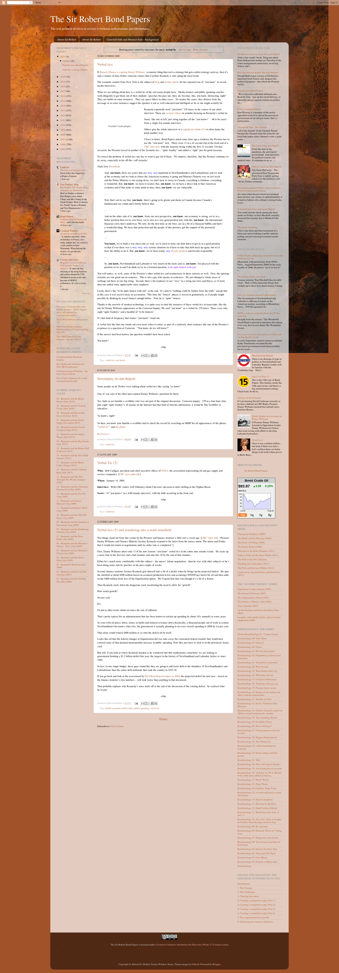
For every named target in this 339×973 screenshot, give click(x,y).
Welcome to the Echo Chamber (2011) (256, 550)
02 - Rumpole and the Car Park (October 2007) (71, 573)
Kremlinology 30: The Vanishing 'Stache (257, 717)
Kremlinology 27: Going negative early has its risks (258, 732)
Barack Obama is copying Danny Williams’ (123, 72)
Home (163, 719)
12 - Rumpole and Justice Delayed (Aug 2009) (68, 502)
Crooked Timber (69, 231)
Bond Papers (66, 216)
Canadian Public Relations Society (69, 358)
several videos (173, 113)
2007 (63, 139)
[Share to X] (149, 355)
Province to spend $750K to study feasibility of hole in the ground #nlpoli (259, 189)
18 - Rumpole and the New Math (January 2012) (72, 457)
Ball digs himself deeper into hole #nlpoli (257, 72)
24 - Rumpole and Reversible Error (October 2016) (70, 414)
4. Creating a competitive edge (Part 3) (256, 908)
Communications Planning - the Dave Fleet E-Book (72, 372)
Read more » (103, 433)
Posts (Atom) (117, 726)
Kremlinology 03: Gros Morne (252, 857)
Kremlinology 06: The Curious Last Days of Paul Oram (258, 843)
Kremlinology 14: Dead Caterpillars (255, 799)
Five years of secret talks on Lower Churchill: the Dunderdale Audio (259, 336)
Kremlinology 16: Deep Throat (252, 784)
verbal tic (110, 360)
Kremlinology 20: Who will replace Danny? (259, 764)
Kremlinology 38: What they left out (255, 675)
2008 (63, 134)
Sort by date (185, 49)
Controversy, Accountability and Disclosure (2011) (258, 574)
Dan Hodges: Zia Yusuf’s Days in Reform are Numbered (74, 189)
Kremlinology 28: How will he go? (254, 726)
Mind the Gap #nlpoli (262, 355)
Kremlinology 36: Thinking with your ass (257, 683)
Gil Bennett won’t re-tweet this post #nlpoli (258, 54)
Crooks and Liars (69, 259)
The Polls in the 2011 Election (252, 559)
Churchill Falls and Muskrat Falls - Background (133, 39)
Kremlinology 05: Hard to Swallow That (257, 849)
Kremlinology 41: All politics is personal (257, 662)
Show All (85, 293)
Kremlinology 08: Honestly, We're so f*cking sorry (259, 832)
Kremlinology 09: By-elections (252, 826)
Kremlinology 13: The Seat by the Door (256, 803)
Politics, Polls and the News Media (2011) (257, 555)
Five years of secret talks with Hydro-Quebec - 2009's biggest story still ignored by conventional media (71, 311)
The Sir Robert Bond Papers (100, 19)
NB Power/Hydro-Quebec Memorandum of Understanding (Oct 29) (72, 329)
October (114, 166)
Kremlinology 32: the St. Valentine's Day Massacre (257, 705)
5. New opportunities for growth (253, 917)
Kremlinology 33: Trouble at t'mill (254, 699)
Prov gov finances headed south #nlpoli (256, 294)
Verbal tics (105, 64)
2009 (63, 129)
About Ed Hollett (66, 39)
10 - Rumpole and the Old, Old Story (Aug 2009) (71, 516)
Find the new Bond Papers (75, 65)
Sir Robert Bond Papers (256, 470)
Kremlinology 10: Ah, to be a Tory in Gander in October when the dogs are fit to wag (259, 821)
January (67, 60)
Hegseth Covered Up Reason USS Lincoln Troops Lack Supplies (73, 265)
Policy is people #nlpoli (249, 109)
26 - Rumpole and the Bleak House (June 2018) (70, 400)
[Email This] (142, 355)
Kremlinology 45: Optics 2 (250, 642)
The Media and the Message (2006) (254, 538)
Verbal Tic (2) (107, 462)
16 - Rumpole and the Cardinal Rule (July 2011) (71, 471)
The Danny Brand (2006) (249, 546)
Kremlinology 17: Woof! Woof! (253, 779)
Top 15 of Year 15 (260, 376)
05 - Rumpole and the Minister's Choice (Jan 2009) (72, 552)
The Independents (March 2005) (253, 597)
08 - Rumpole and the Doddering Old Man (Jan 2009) (72, 531)
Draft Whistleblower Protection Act (72, 321)
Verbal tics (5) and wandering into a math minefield (134, 529)
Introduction (243, 883)
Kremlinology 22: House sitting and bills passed (257, 754)
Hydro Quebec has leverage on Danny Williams (267, 418)
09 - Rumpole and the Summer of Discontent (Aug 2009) (72, 523)
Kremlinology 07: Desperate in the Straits (257, 837)
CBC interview (152, 146)
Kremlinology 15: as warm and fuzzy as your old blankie (259, 794)
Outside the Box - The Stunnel (252, 127)
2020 (63, 76)
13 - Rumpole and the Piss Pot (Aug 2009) (71, 495)
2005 (63, 149)
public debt (127, 708)
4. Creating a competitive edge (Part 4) (256, 913)
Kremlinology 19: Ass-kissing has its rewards (259, 768)
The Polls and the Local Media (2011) (255, 567)
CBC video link (210, 537)
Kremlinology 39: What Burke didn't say (257, 670)
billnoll (195, 964)
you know (120, 360)
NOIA (164, 470)
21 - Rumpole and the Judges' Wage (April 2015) (70, 436)
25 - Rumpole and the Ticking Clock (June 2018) (71, 407)
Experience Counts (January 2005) (254, 589)
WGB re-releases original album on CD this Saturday (258, 314)
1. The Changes (244, 887)
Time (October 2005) (247, 605)
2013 (63, 110)
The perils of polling (247, 227)
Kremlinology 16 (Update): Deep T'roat (256, 788)
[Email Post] (136, 355)
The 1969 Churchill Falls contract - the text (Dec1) (68, 338)
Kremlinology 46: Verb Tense (251, 638)
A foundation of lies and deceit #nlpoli (256, 209)
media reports (172, 82)
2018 (63, 86)
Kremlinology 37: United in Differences (256, 679)
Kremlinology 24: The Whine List (254, 741)
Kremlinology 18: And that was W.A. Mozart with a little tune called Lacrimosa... (259, 774)
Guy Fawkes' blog (69, 184)
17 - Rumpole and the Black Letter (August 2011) (70, 464)
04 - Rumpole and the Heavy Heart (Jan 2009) (70, 559)
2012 (63, 115)
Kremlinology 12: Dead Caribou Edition (257, 808)
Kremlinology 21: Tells (248, 760)
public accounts (113, 708)
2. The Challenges (246, 891)
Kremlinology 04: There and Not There (256, 853)
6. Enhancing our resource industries (255, 921)
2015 (63, 100)
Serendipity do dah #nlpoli (116, 378)
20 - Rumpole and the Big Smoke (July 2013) (72, 443)
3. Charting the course (248, 896)
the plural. (120, 426)
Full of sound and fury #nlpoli (266, 166)
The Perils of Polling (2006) (251, 542)
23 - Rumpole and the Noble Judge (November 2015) (70, 421)
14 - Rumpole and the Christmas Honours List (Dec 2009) (72, 488)
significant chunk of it (194, 129)
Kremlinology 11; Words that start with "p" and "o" (258, 814)
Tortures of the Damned (249, 397)
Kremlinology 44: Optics (249, 646)
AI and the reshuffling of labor (73, 233)
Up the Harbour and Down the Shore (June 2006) (258, 612)
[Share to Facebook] (152, 355)
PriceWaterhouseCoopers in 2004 (162, 676)
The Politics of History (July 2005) (254, 601)
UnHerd (64, 167)
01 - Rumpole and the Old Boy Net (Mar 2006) (71, 580)
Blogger (216, 964)
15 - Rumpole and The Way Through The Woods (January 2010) (70, 479)
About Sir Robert (91, 39)
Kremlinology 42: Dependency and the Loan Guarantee (259, 657)
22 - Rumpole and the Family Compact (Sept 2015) (70, 428)
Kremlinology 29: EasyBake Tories (254, 721)
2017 (63, 91)
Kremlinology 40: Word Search (252, 666)
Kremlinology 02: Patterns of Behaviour (257, 861)
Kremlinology (244, 866)
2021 (63, 56)
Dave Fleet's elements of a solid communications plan (71, 380)
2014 (63, 105)
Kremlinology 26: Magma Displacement (257, 737)
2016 (63, 96)
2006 (63, 144)
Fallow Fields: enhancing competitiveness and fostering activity (259, 257)
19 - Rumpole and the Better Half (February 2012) (72, 450)
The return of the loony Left (73, 170)
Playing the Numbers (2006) (251, 534)
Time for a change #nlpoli (75, 69)
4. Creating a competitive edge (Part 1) (256, 900)
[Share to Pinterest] (156, 355)
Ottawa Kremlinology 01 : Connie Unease (257, 634)
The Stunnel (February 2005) (251, 593)
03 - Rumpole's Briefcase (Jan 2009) (70, 566)
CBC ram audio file (129, 474)
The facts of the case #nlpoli (265, 145)
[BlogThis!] (146, 355)
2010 (63, 125)
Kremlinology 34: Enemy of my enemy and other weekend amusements (258, 693)
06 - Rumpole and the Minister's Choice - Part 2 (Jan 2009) (72, 545)
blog (157, 82)
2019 (63, 81)
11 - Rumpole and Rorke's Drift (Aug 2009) (71, 509)
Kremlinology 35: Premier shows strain (256, 687)
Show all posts (200, 49)
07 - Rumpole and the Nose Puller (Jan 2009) (69, 538)
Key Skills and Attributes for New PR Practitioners (70, 365)
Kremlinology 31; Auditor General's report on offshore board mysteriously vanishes (259, 712)
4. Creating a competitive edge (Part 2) (256, 904)
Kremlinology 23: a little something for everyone (256, 747)
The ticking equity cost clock (251, 276)
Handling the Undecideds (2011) (253, 563)
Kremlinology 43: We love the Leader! (256, 651)
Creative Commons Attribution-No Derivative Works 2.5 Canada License (192, 944)
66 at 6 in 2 (257, 440)
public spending (141, 708)
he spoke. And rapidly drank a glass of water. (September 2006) (259, 619)
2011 (63, 120)
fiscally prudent (176, 250)
